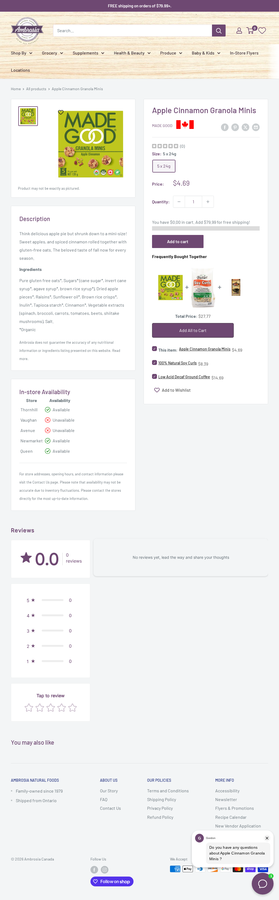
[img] (165, 147)
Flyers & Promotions (234, 808)
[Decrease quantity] (179, 201)
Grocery (49, 52)
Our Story (109, 790)
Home (16, 88)
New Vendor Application (238, 825)
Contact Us (41, 482)
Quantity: (161, 201)
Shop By (18, 52)
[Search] (219, 31)
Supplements (85, 52)
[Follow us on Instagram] (104, 869)
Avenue (27, 430)
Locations (20, 70)
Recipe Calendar (231, 817)
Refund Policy (160, 817)
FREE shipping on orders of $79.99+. (139, 5)
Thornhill (29, 409)
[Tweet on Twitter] (245, 127)
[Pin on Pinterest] (235, 127)
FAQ (103, 799)
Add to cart (177, 241)
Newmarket (31, 440)
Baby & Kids (203, 52)
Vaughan (28, 419)
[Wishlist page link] (262, 30)
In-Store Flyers (244, 52)
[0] (250, 30)
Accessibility (227, 790)
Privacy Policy (160, 808)
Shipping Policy (161, 799)
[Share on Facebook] (225, 127)
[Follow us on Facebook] (94, 869)
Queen (26, 451)
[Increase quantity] (208, 201)
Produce (168, 52)
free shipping (236, 222)
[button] (50, 600)
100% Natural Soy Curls (177, 363)
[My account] (239, 31)
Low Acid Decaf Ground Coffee (184, 377)
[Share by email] (256, 127)
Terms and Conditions (168, 790)
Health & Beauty (129, 52)
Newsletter (226, 799)
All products (36, 88)
